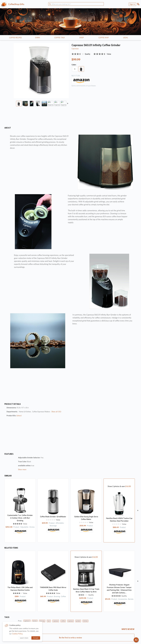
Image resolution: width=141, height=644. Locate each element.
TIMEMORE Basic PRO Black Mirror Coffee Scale (53, 588)
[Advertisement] (103, 106)
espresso (70, 621)
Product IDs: (14, 415)
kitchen (85, 621)
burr (49, 621)
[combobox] (76, 4)
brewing (42, 621)
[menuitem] (132, 4)
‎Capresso (75, 48)
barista (35, 621)
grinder (78, 621)
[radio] (73, 54)
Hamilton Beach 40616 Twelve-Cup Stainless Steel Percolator (119, 519)
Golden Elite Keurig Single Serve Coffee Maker (86, 517)
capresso (55, 621)
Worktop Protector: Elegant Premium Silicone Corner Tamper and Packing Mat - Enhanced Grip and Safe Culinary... (119, 589)
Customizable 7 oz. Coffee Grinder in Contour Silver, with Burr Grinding (20, 518)
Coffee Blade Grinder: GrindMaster (53, 516)
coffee (63, 621)
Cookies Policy (17, 634)
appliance (27, 621)
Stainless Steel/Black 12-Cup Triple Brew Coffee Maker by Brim (86, 590)
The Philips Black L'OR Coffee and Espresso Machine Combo (20, 588)
